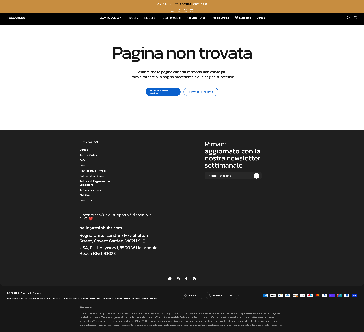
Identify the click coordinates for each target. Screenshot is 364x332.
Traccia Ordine (89, 155)
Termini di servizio (91, 190)
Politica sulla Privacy (93, 171)
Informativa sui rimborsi (17, 298)
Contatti (85, 165)
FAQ (82, 160)
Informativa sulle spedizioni (93, 298)
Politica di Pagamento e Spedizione (95, 183)
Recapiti (109, 298)
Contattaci (86, 200)
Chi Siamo (86, 195)
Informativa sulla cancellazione (144, 298)
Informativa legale (122, 298)
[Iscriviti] (256, 176)
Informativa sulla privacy (39, 298)
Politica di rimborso (92, 176)
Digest (84, 150)
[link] (119, 238)
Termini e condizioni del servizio (65, 298)
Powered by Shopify (31, 293)
